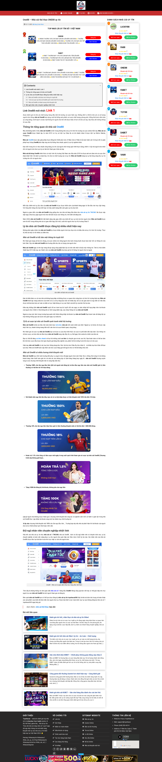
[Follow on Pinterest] (64, 749)
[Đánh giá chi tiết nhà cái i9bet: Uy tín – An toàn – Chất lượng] (36, 642)
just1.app (47, 726)
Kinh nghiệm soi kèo (106, 13)
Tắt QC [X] (81, 754)
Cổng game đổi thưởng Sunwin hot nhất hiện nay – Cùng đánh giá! (75, 674)
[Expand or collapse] (100, 85)
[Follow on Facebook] (54, 749)
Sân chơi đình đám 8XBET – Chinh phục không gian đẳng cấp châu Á (76, 655)
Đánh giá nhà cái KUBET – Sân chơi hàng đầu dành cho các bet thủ (75, 692)
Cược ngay (116, 37)
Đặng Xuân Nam (39, 24)
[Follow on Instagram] (57, 749)
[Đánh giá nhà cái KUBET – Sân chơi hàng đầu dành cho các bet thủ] (36, 698)
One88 (60, 126)
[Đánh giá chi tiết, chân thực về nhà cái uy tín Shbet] (36, 623)
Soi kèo (92, 13)
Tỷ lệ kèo (82, 13)
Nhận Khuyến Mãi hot (122, 33)
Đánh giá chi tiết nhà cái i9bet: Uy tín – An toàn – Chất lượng (73, 636)
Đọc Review (131, 37)
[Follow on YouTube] (71, 749)
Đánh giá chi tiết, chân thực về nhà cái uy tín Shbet (69, 617)
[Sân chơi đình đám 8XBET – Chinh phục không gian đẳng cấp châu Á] (36, 661)
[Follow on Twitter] (61, 749)
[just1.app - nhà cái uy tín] (81, 5)
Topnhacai (26, 719)
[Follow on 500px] (74, 749)
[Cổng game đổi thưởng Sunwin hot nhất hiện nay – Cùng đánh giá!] (36, 680)
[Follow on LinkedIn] (67, 749)
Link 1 (50, 110)
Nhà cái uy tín (52, 13)
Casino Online (67, 13)
